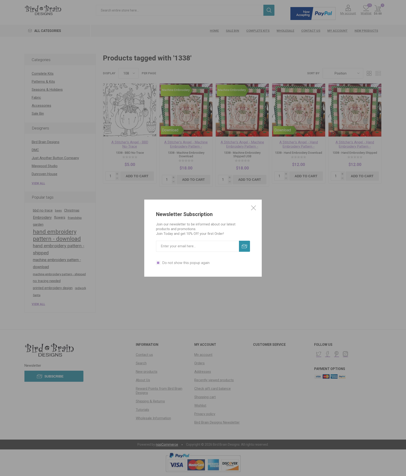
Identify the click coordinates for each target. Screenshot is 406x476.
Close (253, 207)
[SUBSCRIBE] (244, 246)
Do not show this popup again (186, 263)
